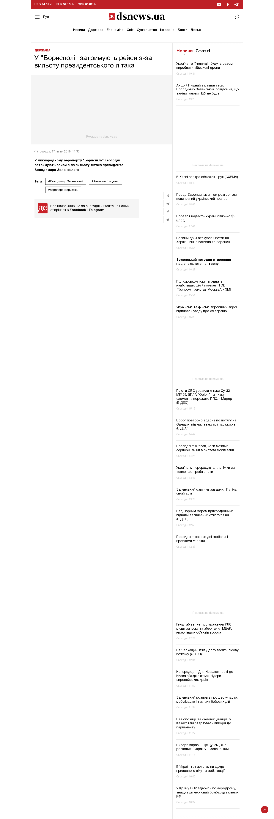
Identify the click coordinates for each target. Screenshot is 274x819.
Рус (46, 17)
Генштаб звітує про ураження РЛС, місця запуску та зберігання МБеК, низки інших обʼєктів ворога (204, 628)
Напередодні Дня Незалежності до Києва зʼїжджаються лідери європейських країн (204, 676)
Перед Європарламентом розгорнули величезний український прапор (206, 197)
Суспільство (147, 30)
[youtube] (219, 4)
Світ (130, 30)
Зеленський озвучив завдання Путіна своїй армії (206, 491)
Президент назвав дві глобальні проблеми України (202, 539)
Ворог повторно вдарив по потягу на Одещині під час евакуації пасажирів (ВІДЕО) (206, 424)
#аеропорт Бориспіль (63, 190)
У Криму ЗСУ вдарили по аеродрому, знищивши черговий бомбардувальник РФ (207, 792)
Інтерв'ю (167, 30)
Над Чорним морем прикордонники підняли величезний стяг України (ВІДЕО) (204, 515)
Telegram (96, 210)
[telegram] (236, 4)
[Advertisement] (101, 107)
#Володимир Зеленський (65, 181)
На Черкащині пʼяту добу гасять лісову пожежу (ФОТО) (207, 652)
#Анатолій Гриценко (105, 181)
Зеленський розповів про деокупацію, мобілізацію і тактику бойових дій (207, 699)
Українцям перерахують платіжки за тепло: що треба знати (205, 470)
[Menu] (37, 17)
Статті (203, 51)
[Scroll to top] (264, 809)
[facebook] (228, 4)
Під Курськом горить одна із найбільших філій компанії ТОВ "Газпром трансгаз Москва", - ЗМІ (203, 285)
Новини (79, 30)
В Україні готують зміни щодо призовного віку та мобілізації (200, 769)
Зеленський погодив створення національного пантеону (203, 262)
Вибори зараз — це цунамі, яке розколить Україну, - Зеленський (202, 747)
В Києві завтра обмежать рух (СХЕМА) (207, 177)
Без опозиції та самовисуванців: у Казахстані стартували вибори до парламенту (203, 723)
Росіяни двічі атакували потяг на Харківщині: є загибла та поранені (203, 240)
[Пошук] (236, 17)
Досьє (195, 30)
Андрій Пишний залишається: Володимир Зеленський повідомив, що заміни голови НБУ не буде (207, 89)
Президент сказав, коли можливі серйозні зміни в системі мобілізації (205, 448)
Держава (95, 30)
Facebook (78, 210)
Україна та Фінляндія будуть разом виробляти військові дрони (204, 66)
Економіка (115, 30)
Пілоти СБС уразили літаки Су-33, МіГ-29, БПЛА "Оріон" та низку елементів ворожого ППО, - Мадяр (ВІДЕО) (204, 397)
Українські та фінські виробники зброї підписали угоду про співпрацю (206, 309)
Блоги (182, 30)
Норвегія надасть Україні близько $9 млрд (205, 218)
